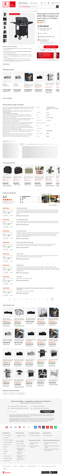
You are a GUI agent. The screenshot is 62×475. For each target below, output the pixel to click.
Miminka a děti (7, 444)
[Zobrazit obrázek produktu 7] (5, 41)
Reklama (4, 83)
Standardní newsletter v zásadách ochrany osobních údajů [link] (18, 415)
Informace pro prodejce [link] (35, 435)
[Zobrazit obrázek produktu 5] (5, 32)
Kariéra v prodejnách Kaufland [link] (34, 443)
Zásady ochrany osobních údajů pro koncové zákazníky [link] (52, 450)
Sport (5, 453)
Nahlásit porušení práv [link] (21, 459)
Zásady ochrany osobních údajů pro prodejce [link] (52, 446)
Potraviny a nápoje (8, 458)
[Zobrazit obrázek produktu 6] (5, 36)
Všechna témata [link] (20, 443)
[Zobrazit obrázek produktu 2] (5, 19)
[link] (34, 3)
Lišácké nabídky (7, 435)
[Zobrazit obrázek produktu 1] (5, 15)
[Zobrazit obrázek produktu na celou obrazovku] (21, 28)
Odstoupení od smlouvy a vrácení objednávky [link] (21, 449)
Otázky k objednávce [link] (21, 445)
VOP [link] (38, 466)
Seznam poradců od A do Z (21, 436)
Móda (5, 449)
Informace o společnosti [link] (7, 466)
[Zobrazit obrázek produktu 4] (5, 28)
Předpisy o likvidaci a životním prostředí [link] (48, 466)
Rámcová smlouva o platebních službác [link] (51, 443)
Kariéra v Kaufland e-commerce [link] (34, 446)
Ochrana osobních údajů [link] (31, 466)
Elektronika (6, 437)
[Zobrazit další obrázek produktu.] (5, 44)
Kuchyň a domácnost (8, 442)
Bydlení (5, 446)
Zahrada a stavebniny (8, 440)
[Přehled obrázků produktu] (5, 28)
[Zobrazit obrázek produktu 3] (5, 23)
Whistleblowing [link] (22, 466)
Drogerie (6, 451)
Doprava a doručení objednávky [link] (21, 456)
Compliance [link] (15, 466)
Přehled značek (7, 460)
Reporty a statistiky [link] (48, 435)
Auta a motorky (7, 456)
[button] (29, 196)
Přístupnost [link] (5, 468)
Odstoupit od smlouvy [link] (20, 453)
